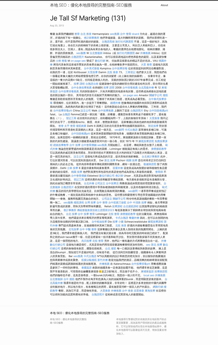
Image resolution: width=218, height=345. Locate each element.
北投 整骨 (113, 214)
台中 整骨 (102, 202)
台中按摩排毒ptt (62, 110)
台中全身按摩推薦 (81, 87)
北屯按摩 (74, 229)
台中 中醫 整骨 (88, 229)
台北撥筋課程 (131, 206)
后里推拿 (139, 290)
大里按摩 (92, 72)
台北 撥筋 (110, 248)
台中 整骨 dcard (129, 33)
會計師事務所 (91, 37)
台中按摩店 (112, 183)
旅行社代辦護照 (124, 41)
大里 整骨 (146, 64)
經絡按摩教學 (61, 145)
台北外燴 (89, 183)
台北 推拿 (85, 33)
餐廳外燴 (134, 217)
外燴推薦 (145, 53)
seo (148, 244)
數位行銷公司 (107, 175)
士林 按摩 (72, 168)
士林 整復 (61, 60)
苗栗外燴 (118, 168)
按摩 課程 (79, 83)
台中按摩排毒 (119, 68)
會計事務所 (70, 210)
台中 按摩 (74, 145)
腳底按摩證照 (146, 141)
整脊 (61, 125)
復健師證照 (149, 164)
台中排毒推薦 (130, 87)
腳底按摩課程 (155, 221)
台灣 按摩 (90, 202)
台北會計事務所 (151, 156)
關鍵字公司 (155, 95)
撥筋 (165, 95)
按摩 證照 (108, 87)
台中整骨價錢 (89, 145)
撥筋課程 (79, 202)
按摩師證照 (160, 271)
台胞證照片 (77, 56)
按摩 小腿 (118, 221)
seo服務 (81, 53)
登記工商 (71, 118)
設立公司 (86, 110)
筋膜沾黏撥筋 (89, 260)
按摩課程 (117, 206)
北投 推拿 (112, 72)
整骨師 (159, 171)
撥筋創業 (81, 125)
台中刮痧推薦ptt (158, 110)
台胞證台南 (92, 83)
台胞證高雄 (108, 41)
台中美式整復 (91, 68)
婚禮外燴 (115, 102)
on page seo (78, 60)
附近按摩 (153, 125)
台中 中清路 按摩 (137, 202)
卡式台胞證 (131, 129)
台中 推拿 (127, 290)
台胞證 (66, 114)
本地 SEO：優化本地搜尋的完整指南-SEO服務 (91, 5)
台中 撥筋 (69, 279)
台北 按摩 (71, 214)
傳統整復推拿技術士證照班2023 (95, 210)
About (164, 5)
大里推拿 (154, 118)
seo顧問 (119, 129)
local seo (148, 275)
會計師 (119, 175)
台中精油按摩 (99, 221)
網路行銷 (158, 286)
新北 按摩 (109, 160)
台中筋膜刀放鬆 (117, 202)
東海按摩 (150, 290)
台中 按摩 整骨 (86, 214)
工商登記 (130, 72)
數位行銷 (100, 60)
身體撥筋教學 (158, 148)
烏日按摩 (86, 240)
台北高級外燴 (146, 87)
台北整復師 (96, 53)
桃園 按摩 (131, 160)
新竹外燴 (103, 260)
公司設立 (100, 183)
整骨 (77, 33)
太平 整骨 (69, 125)
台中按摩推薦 (105, 110)
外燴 (163, 240)
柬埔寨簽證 (147, 271)
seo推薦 (114, 33)
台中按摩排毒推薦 (68, 91)
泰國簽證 (86, 267)
